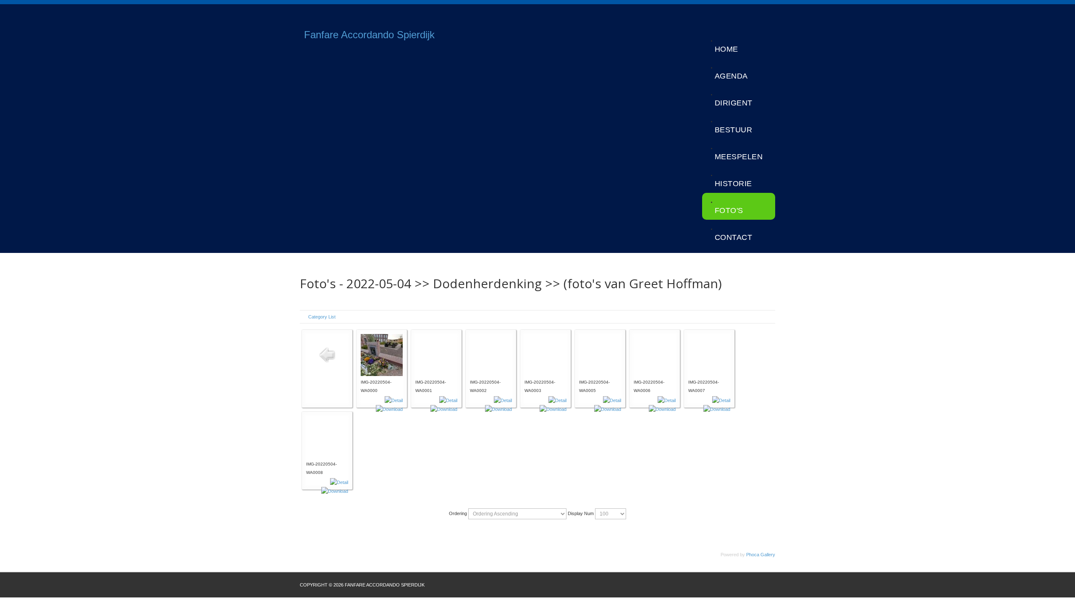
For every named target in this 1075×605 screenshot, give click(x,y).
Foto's (729, 210)
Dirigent (733, 103)
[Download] (389, 408)
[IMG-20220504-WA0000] (382, 354)
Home (726, 49)
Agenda (731, 76)
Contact (733, 237)
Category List (322, 316)
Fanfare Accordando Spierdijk (369, 34)
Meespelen (739, 157)
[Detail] (394, 399)
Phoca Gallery (760, 554)
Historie (733, 183)
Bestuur (733, 130)
